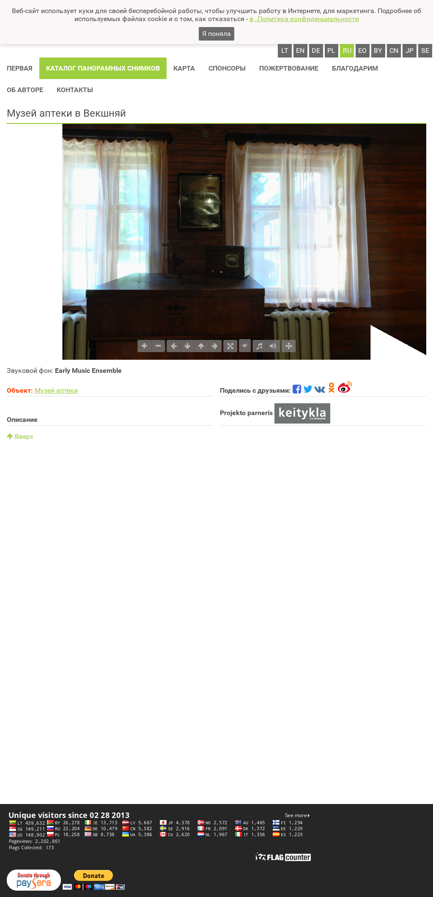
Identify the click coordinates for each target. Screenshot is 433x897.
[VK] (319, 390)
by (378, 50)
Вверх (23, 436)
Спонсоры (227, 68)
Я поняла (216, 34)
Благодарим (355, 68)
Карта (184, 68)
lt (284, 50)
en (300, 50)
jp (410, 50)
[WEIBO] (345, 390)
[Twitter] (307, 390)
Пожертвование (288, 68)
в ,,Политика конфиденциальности (304, 19)
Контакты (75, 90)
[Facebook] (297, 390)
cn (393, 50)
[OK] (331, 390)
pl (331, 50)
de (316, 50)
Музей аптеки (56, 390)
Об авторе (25, 90)
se (425, 50)
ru (347, 50)
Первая (20, 68)
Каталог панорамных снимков (103, 68)
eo (362, 50)
